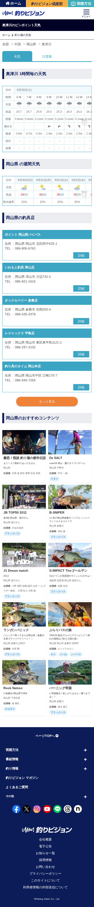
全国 (5, 44)
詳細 (81, 255)
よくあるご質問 (17, 787)
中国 (17, 44)
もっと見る (47, 401)
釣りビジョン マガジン (22, 778)
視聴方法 (84, 3)
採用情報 (45, 860)
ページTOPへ (45, 736)
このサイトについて (45, 880)
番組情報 (12, 759)
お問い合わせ (45, 867)
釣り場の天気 (23, 35)
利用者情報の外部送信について (45, 887)
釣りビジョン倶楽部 (47, 4)
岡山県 (31, 44)
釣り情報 (12, 768)
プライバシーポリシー (45, 873)
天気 (17, 56)
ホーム (15, 3)
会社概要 (45, 839)
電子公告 (45, 846)
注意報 (47, 56)
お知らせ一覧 (45, 853)
